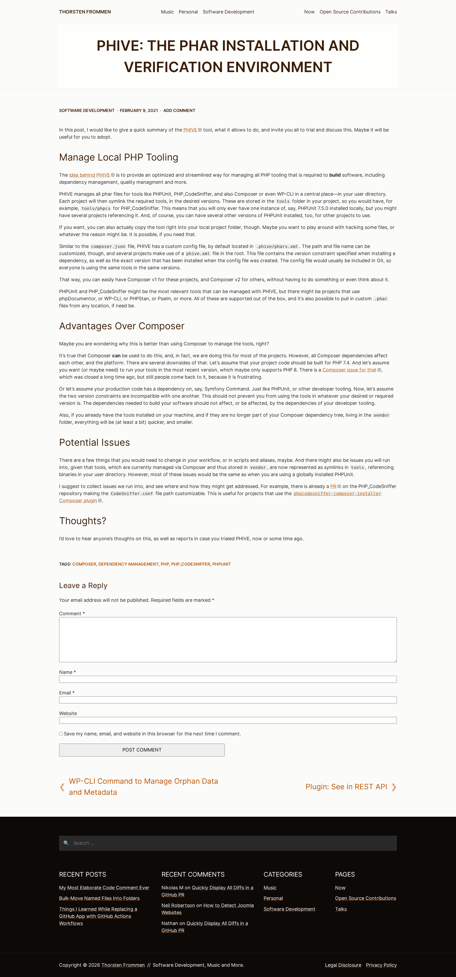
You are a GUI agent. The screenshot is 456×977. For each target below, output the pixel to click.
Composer (84, 564)
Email (67, 693)
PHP (165, 564)
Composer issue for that (349, 370)
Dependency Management (128, 564)
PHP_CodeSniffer (190, 564)
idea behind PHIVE (89, 175)
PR (333, 486)
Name (67, 672)
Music (167, 12)
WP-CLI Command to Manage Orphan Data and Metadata (143, 787)
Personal (188, 12)
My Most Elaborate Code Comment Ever (104, 887)
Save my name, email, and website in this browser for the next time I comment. (152, 733)
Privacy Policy (381, 965)
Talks (391, 12)
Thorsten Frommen (85, 12)
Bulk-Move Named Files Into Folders (99, 898)
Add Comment (179, 110)
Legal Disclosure (343, 965)
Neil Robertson (178, 905)
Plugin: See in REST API (346, 786)
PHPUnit (221, 564)
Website (68, 713)
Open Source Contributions (350, 12)
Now (309, 12)
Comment (72, 613)
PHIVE (190, 130)
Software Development (228, 12)
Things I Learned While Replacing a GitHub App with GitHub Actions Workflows (98, 916)
